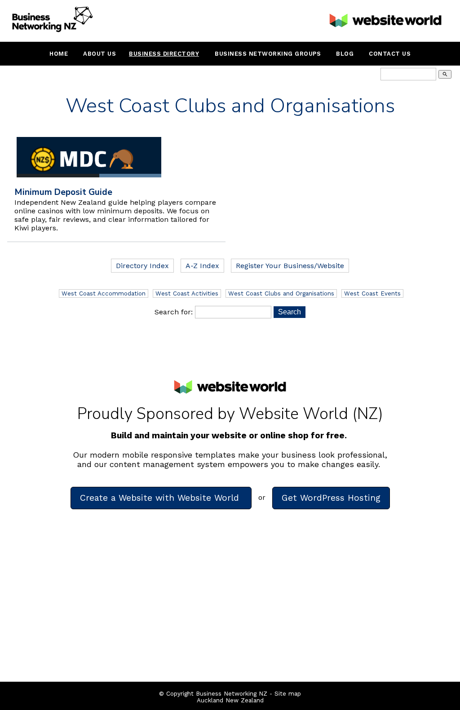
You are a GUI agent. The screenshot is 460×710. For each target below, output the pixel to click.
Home (58, 53)
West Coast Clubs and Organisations (281, 293)
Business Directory (164, 53)
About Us (99, 53)
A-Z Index (202, 265)
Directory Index (142, 265)
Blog (345, 53)
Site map (287, 693)
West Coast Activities (186, 293)
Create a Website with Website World (161, 498)
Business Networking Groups (268, 53)
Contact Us (390, 53)
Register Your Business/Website (290, 265)
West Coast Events (372, 293)
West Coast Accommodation (104, 293)
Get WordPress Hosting (331, 498)
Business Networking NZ (231, 693)
